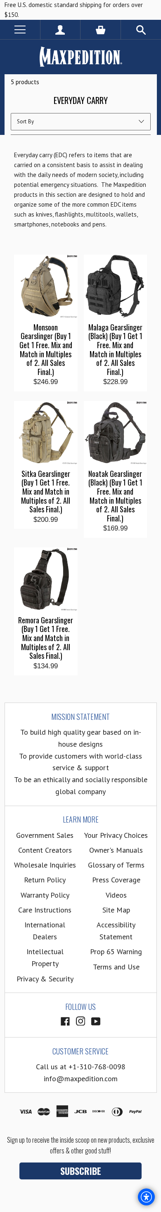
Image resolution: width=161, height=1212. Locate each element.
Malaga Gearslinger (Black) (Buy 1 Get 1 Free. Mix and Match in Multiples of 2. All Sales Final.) (115, 350)
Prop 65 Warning (116, 951)
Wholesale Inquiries (45, 865)
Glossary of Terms (116, 865)
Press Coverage (116, 879)
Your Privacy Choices (116, 835)
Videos (116, 895)
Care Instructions (44, 910)
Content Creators (45, 850)
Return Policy (45, 879)
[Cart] (100, 29)
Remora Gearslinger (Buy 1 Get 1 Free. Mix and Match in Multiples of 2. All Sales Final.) (45, 638)
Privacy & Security (45, 978)
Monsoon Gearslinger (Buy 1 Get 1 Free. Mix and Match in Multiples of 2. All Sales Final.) (45, 350)
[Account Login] (60, 29)
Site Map (116, 910)
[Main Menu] (20, 29)
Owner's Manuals (116, 850)
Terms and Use (116, 966)
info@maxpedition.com (81, 1078)
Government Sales (44, 835)
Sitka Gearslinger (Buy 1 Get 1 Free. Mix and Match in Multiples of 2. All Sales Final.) (45, 491)
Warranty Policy (45, 895)
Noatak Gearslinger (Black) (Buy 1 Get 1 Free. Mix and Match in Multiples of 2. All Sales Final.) (115, 496)
